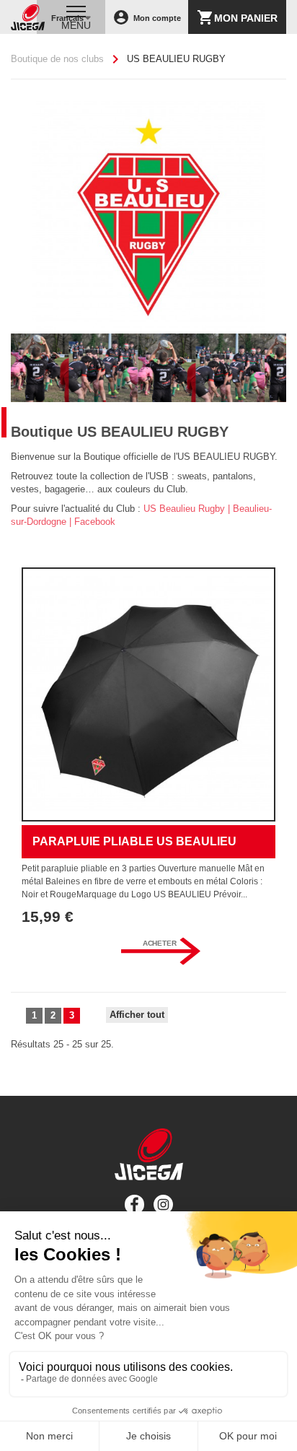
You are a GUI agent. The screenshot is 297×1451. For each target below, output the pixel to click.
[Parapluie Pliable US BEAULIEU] (148, 694)
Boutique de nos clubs (57, 58)
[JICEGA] (28, 17)
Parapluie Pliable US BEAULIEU (134, 841)
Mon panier (237, 17)
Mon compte (146, 17)
